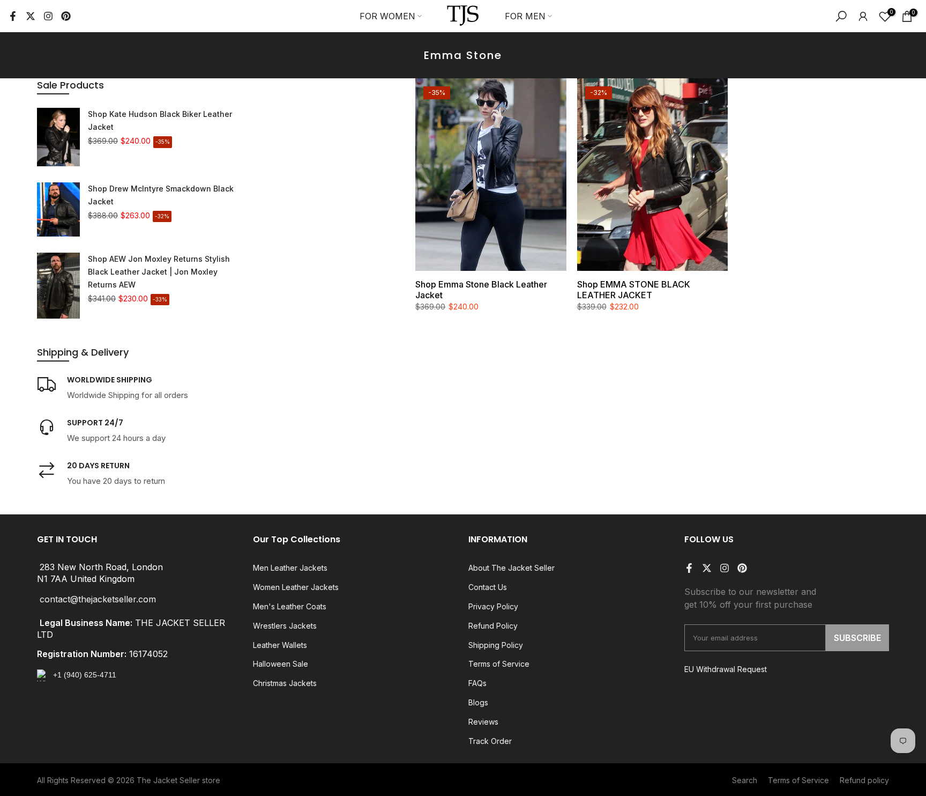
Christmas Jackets (285, 683)
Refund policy (864, 780)
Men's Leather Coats (289, 606)
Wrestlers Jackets (285, 625)
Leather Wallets (280, 645)
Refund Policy (493, 625)
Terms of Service (498, 663)
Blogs (478, 702)
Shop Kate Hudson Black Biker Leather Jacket (160, 120)
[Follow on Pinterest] (66, 16)
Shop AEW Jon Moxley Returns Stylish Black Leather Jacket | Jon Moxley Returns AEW (159, 271)
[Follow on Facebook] (13, 16)
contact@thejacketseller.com (98, 599)
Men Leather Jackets (290, 567)
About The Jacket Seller (511, 567)
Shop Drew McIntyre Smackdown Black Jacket (161, 195)
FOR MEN (525, 16)
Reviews (483, 721)
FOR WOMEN (387, 16)
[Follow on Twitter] (30, 16)
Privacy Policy (493, 606)
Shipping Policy (495, 645)
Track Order (490, 741)
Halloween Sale (280, 663)
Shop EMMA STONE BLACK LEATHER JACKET (633, 289)
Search (744, 780)
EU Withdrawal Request (725, 669)
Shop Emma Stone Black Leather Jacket (481, 289)
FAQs (477, 683)
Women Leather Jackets (296, 587)
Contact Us (487, 587)
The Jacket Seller (168, 780)
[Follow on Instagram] (48, 16)
